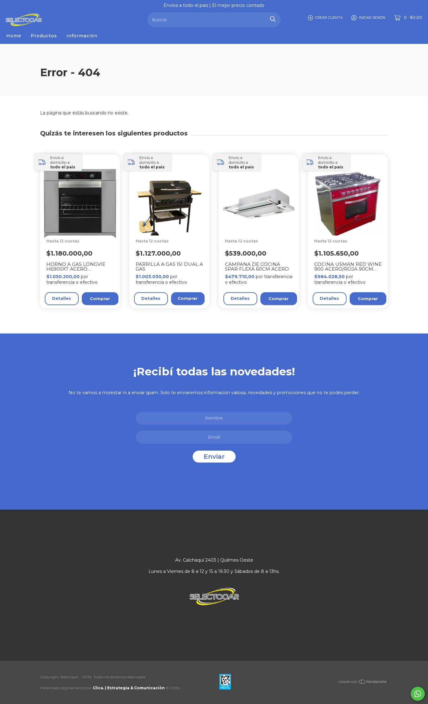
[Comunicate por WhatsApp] (418, 694)
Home (13, 36)
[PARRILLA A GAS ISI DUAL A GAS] (172, 224)
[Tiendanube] (363, 683)
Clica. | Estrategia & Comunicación (129, 687)
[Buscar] (273, 19)
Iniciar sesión (372, 17)
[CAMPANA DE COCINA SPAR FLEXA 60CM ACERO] (262, 224)
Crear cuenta (329, 17)
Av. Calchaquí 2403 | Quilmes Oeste (214, 560)
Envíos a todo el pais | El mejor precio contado (214, 5)
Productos (44, 36)
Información (81, 36)
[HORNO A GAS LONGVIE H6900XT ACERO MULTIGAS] (83, 224)
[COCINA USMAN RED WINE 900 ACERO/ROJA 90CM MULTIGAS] (351, 224)
